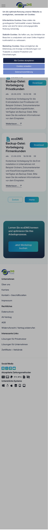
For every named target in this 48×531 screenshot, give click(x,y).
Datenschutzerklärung (24, 72)
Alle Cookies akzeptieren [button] (24, 60)
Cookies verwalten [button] (24, 66)
